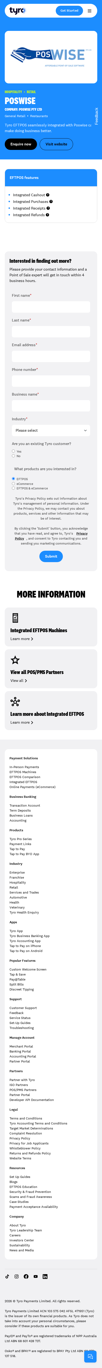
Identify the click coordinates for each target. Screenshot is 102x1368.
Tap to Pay (17, 849)
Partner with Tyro (22, 1080)
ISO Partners (18, 1085)
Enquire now (20, 144)
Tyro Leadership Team (25, 1230)
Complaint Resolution (25, 1133)
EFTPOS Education (23, 1187)
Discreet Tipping (21, 989)
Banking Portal (20, 1051)
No (18, 456)
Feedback (16, 1013)
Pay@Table (17, 979)
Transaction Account (24, 805)
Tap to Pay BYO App (24, 854)
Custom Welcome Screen (27, 969)
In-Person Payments (24, 767)
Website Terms (20, 1158)
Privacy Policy (19, 1138)
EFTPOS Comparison (24, 777)
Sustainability (19, 1245)
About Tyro (17, 1225)
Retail (13, 887)
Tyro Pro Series (20, 839)
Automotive (18, 897)
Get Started (69, 10)
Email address (24, 344)
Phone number (25, 369)
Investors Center (21, 1240)
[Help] (90, 1357)
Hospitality (17, 882)
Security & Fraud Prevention (30, 1192)
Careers (15, 1235)
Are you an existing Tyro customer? (41, 443)
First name (22, 295)
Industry (20, 418)
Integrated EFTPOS (23, 782)
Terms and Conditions (25, 1118)
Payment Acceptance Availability (33, 1207)
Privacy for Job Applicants (29, 1143)
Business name (25, 394)
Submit (51, 556)
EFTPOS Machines (22, 772)
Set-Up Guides (20, 1023)
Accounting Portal (22, 1056)
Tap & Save (17, 974)
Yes (19, 452)
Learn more (20, 639)
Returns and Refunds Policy (30, 1153)
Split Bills (16, 984)
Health (14, 902)
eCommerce (25, 484)
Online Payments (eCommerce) (32, 787)
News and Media (21, 1250)
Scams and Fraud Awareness (30, 1197)
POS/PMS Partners (23, 1090)
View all (16, 681)
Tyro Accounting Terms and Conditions (38, 1123)
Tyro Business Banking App (29, 936)
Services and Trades (24, 892)
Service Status (20, 1018)
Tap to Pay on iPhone (25, 946)
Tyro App (16, 931)
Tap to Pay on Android (25, 951)
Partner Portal (19, 1061)
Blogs (13, 1182)
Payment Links (20, 844)
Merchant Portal (21, 1046)
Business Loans (21, 815)
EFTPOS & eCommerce (32, 488)
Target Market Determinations (31, 1128)
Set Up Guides (19, 1177)
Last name (21, 320)
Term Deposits (20, 810)
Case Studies (19, 1202)
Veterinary (17, 907)
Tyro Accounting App (25, 941)
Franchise (16, 877)
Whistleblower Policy (25, 1148)
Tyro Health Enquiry (24, 912)
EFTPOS (22, 479)
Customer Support (23, 1008)
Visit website (56, 144)
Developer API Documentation (31, 1100)
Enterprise (17, 872)
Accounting (17, 820)
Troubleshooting (21, 1028)
